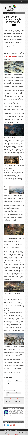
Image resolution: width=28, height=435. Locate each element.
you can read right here (11, 56)
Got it (16, 434)
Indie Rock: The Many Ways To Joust (8, 401)
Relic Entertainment (10, 392)
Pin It (12, 26)
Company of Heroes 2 (10, 390)
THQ (7, 395)
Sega (20, 392)
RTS (16, 392)
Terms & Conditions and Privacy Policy (11, 430)
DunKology (17, 419)
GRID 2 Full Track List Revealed (17, 401)
